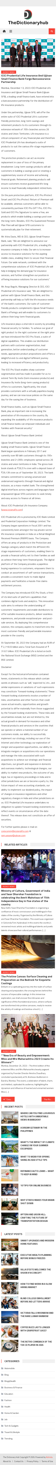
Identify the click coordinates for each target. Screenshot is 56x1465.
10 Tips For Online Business (35, 1185)
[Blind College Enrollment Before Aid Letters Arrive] (9, 1302)
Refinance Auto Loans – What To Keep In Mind (37, 1172)
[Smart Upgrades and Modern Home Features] (9, 1245)
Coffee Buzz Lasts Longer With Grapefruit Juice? (35, 1329)
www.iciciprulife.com (12, 509)
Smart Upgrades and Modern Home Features (37, 1242)
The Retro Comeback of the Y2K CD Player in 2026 (36, 1343)
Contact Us (18, 1461)
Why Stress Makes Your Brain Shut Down (37, 1201)
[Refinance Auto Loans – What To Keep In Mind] (9, 1175)
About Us (7, 1461)
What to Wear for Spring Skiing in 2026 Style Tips (35, 1158)
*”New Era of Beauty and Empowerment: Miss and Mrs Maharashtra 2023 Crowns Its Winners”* (27, 1058)
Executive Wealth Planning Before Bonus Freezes (36, 1256)
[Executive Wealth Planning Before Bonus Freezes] (9, 1259)
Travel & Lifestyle (12, 1432)
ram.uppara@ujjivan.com (13, 835)
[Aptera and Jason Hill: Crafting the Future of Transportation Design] (9, 1219)
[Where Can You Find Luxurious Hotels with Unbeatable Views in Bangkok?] (9, 1117)
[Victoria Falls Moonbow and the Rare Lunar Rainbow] (9, 1317)
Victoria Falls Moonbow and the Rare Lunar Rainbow (36, 1314)
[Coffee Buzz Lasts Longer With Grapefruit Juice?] (9, 1331)
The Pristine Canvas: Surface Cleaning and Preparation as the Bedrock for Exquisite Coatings (26, 979)
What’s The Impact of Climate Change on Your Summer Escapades (37, 1145)
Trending (8, 1438)
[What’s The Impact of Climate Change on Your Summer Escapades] (9, 1146)
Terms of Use (47, 1461)
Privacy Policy (32, 1461)
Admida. (49, 1457)
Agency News (9, 72)
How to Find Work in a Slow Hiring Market (36, 1285)
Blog (6, 1374)
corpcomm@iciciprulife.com (15, 831)
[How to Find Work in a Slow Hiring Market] (9, 1288)
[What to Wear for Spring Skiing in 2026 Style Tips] (9, 1161)
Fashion (8, 1400)
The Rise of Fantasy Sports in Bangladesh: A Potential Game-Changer (49, 1099)
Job (5, 1419)
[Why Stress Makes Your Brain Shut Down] (9, 1204)
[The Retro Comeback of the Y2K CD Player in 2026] (9, 1346)
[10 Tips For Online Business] (9, 1190)
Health (7, 1406)
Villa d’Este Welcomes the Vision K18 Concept (35, 1271)
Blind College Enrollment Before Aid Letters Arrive (35, 1300)
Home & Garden (11, 1413)
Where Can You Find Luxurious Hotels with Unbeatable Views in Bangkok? (37, 1116)
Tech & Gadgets (11, 1425)
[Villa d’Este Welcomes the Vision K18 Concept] (9, 1274)
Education (8, 1393)
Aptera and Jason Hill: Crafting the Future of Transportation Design (34, 1218)
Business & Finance (13, 1387)
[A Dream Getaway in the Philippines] (9, 1132)
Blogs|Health (10, 1381)
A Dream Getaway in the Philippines (33, 1129)
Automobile (9, 1368)
